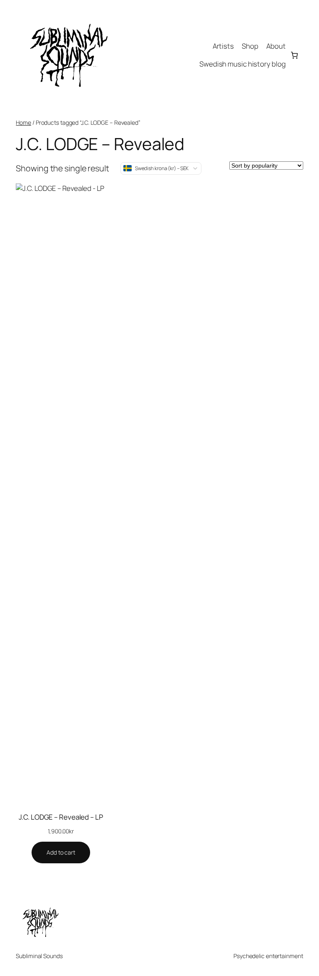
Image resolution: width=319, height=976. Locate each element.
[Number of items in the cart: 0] (294, 55)
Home (23, 122)
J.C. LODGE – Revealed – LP (61, 817)
